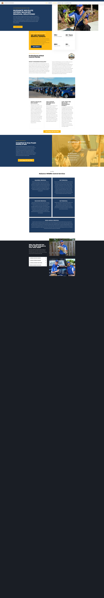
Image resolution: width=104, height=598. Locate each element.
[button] (38, 258)
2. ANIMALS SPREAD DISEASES (35, 260)
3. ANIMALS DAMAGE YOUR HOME (36, 262)
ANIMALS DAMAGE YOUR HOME (35, 265)
